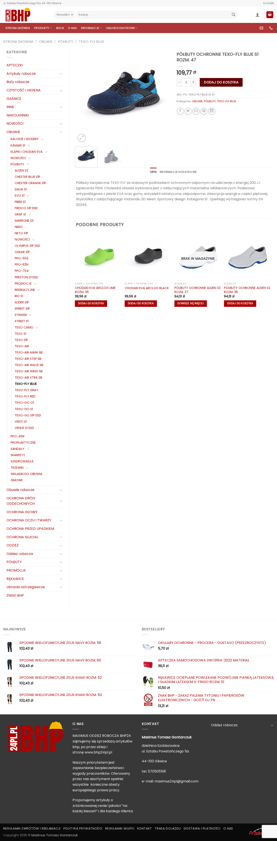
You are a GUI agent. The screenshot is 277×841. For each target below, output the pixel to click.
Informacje (90, 28)
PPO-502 (21, 258)
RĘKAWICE (15, 578)
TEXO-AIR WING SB (29, 371)
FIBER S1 (20, 202)
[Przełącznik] (61, 73)
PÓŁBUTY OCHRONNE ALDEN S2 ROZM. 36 (247, 290)
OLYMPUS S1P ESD (27, 246)
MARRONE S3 (24, 220)
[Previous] (83, 96)
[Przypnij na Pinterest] (203, 111)
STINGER (21, 315)
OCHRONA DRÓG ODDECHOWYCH (20, 501)
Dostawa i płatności (202, 828)
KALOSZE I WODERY (25, 139)
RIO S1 (19, 296)
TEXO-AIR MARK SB (29, 352)
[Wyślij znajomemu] (196, 111)
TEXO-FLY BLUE (91, 41)
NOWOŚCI (14, 123)
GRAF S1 (20, 214)
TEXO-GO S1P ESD (28, 415)
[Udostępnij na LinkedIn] (211, 111)
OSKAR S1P (22, 252)
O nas (72, 28)
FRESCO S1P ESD (26, 208)
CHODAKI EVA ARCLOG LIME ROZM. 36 (95, 290)
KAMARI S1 (18, 145)
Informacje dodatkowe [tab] (178, 172)
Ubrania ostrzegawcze (25, 587)
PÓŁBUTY (65, 41)
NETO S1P (21, 233)
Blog (60, 28)
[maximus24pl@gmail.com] (262, 28)
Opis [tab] (153, 172)
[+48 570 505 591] (271, 28)
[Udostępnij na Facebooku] (180, 111)
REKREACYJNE (25, 290)
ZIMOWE (17, 480)
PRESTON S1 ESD (26, 277)
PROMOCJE (23, 283)
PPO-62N (21, 264)
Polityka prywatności (82, 828)
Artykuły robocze (21, 73)
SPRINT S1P (22, 308)
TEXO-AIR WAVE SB (29, 365)
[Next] (163, 96)
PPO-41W (17, 436)
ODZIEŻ (12, 545)
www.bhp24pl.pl (98, 752)
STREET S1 (22, 321)
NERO (19, 227)
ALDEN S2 (21, 170)
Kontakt (268, 3)
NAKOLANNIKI (17, 115)
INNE (10, 106)
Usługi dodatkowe (120, 28)
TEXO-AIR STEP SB (28, 359)
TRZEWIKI (17, 467)
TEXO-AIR (22, 346)
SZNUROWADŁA (22, 461)
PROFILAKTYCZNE (23, 442)
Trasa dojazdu (168, 828)
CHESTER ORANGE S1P (30, 183)
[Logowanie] (257, 14)
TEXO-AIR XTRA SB (28, 377)
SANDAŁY (17, 449)
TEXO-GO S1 (24, 409)
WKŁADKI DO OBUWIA (26, 474)
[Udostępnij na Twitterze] (188, 111)
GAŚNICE (13, 98)
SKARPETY (18, 455)
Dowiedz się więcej (190, 303)
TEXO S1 (20, 333)
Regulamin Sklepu (119, 828)
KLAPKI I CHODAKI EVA (27, 152)
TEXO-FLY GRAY (26, 390)
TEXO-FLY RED (25, 396)
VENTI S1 (21, 421)
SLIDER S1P (22, 302)
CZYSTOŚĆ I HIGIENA (23, 90)
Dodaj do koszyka (221, 82)
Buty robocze (17, 81)
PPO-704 (22, 271)
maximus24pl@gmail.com (176, 781)
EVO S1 (19, 195)
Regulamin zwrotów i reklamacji (31, 828)
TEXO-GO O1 (24, 402)
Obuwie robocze (20, 489)
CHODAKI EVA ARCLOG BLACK (147, 288)
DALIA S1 (21, 189)
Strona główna (17, 28)
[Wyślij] (233, 14)
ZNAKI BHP (15, 595)
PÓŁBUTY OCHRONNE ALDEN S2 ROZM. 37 (197, 290)
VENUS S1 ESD (24, 428)
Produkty (41, 28)
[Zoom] (81, 138)
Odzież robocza (19, 553)
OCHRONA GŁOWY (21, 512)
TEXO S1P (21, 340)
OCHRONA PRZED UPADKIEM (30, 528)
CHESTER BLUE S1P (27, 177)
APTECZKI (14, 65)
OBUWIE (46, 41)
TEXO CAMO (24, 327)
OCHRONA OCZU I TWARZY (28, 520)
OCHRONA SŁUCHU (22, 537)
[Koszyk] (269, 14)
